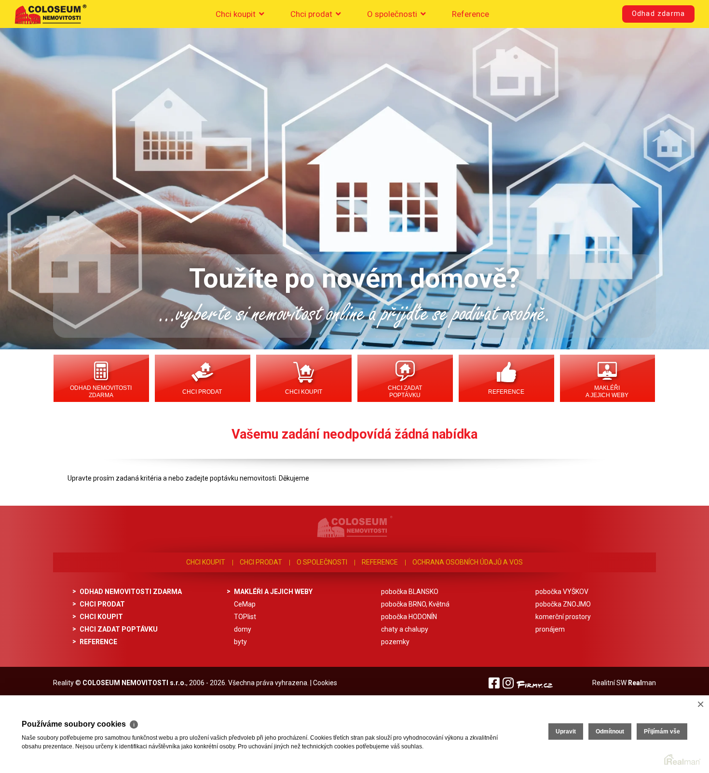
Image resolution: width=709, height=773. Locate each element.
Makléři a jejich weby (607, 392)
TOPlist (245, 617)
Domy (242, 629)
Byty (240, 642)
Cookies (325, 683)
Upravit (566, 731)
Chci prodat (312, 14)
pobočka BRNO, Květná (415, 604)
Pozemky (395, 642)
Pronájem (550, 629)
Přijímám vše (662, 731)
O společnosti (393, 14)
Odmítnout (610, 731)
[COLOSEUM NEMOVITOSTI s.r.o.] (50, 14)
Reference (470, 14)
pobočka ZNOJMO (563, 604)
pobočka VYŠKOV (561, 591)
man (642, 683)
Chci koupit (237, 14)
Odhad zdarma (658, 14)
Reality (63, 683)
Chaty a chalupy (404, 629)
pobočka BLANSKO (409, 591)
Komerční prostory (563, 617)
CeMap (245, 604)
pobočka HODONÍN (409, 617)
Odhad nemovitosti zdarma (101, 392)
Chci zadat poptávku (405, 392)
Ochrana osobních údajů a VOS (467, 562)
